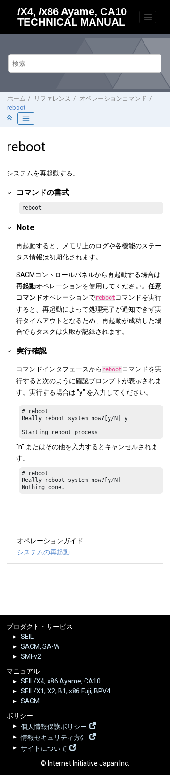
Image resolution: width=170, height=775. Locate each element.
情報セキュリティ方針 (54, 736)
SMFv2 (31, 656)
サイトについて (44, 747)
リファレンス (52, 98)
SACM (30, 701)
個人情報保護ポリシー (54, 725)
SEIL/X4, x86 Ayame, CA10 (61, 681)
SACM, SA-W (40, 646)
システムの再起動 (43, 552)
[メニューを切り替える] (147, 17)
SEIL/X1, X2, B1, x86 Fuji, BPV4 (65, 691)
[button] (10, 192)
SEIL (27, 636)
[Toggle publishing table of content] (25, 118)
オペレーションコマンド (113, 98)
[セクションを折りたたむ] (10, 118)
